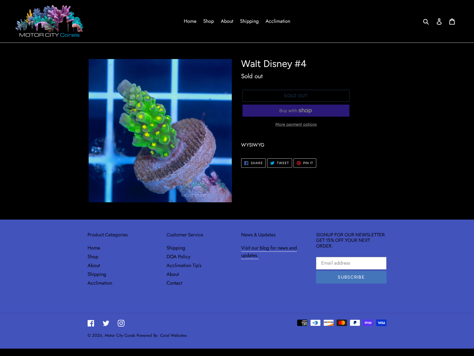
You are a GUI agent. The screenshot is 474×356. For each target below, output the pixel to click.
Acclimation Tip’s (184, 265)
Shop (93, 256)
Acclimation (100, 283)
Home (94, 247)
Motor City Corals (120, 335)
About (94, 265)
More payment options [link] (296, 124)
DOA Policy (178, 256)
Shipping (97, 274)
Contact (174, 283)
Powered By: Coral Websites (162, 335)
